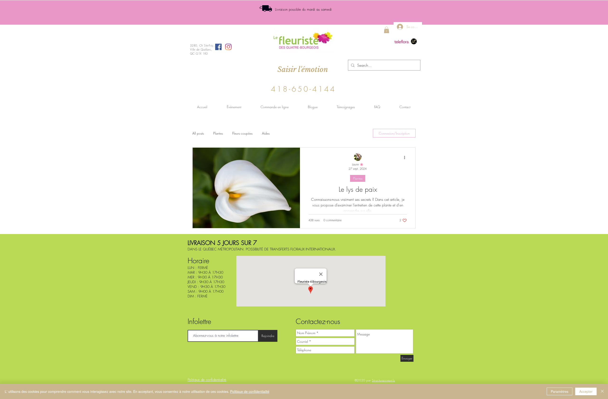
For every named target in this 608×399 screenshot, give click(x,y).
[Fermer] (602, 391)
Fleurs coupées (242, 133)
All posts (198, 133)
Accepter (586, 391)
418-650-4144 (303, 89)
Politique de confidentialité (249, 391)
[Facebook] (218, 47)
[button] (386, 30)
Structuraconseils (383, 380)
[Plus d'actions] (406, 157)
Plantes (218, 133)
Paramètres (559, 391)
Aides (266, 133)
